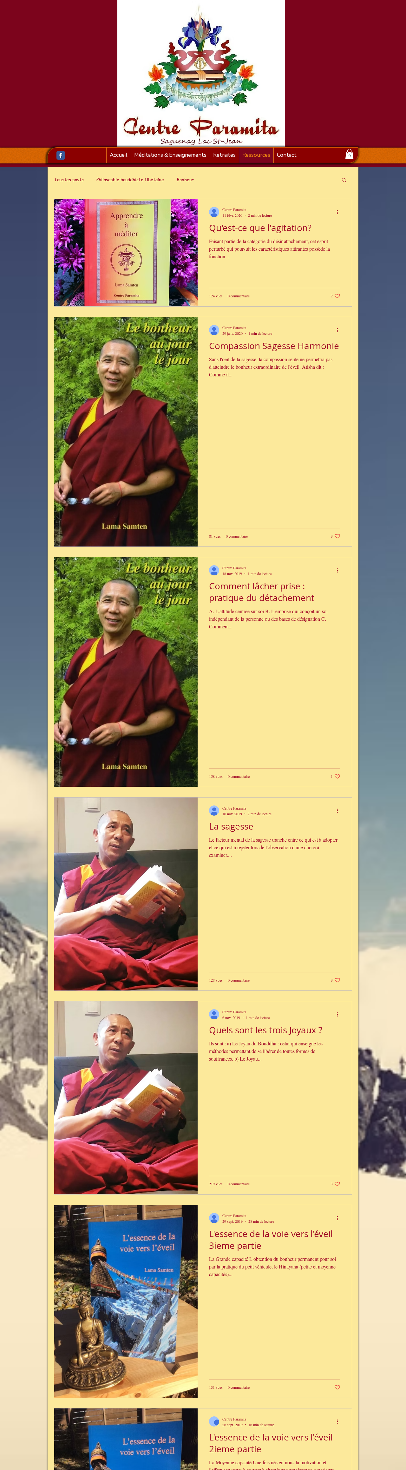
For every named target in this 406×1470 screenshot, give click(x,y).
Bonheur (185, 179)
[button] (349, 154)
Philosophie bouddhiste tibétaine (130, 179)
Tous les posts (69, 179)
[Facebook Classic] (60, 155)
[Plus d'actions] (339, 212)
